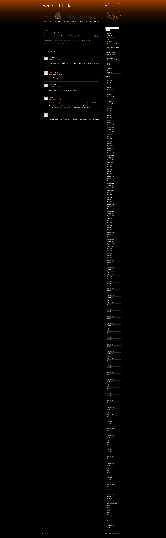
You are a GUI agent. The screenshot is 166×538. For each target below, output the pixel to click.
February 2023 (110, 176)
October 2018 (110, 297)
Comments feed (110, 525)
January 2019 (110, 290)
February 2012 (110, 484)
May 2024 (109, 141)
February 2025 (110, 120)
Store (91, 21)
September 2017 (110, 328)
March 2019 (110, 286)
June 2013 (109, 447)
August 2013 (110, 442)
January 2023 (110, 178)
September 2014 (110, 412)
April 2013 (109, 451)
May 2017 (109, 337)
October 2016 (110, 353)
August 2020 (110, 246)
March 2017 (110, 342)
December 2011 (110, 489)
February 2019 (110, 288)
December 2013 (110, 433)
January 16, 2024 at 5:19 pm (55, 116)
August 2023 (110, 162)
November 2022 (110, 183)
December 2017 (110, 321)
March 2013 (110, 454)
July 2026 (109, 80)
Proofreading (110, 41)
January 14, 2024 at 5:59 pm (55, 99)
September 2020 (110, 244)
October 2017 (110, 325)
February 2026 (110, 92)
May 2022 (109, 197)
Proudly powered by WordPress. (113, 533)
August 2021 (110, 218)
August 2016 (110, 358)
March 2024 (110, 145)
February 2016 (110, 372)
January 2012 (110, 486)
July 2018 (109, 304)
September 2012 (110, 468)
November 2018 (110, 295)
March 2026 (110, 89)
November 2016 (110, 351)
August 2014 (110, 414)
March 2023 (110, 173)
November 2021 (110, 211)
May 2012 (109, 477)
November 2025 (110, 99)
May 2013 (109, 449)
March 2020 (110, 258)
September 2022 (110, 187)
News (56, 44)
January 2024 (110, 150)
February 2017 (110, 344)
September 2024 (110, 131)
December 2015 (110, 377)
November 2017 (110, 323)
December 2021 (110, 208)
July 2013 (109, 444)
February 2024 (110, 148)
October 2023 (110, 157)
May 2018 (109, 309)
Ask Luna (109, 498)
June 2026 (109, 82)
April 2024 (109, 143)
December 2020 (110, 237)
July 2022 (109, 192)
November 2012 (110, 463)
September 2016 (110, 356)
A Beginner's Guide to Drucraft (112, 495)
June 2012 (109, 475)
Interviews (109, 508)
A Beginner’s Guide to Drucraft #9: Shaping (89, 27)
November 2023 (110, 155)
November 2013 (110, 435)
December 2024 (110, 124)
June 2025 (109, 110)
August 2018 (110, 302)
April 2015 (109, 395)
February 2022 (110, 204)
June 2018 (109, 307)
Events (108, 505)
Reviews (109, 512)
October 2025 (110, 101)
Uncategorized (110, 515)
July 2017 (109, 332)
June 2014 (109, 419)
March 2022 (110, 201)
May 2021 (109, 225)
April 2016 (109, 367)
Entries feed (109, 523)
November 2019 (110, 267)
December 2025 (110, 96)
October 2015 (110, 381)
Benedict (60, 32)
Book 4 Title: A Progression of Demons (113, 48)
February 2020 (110, 260)
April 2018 (109, 311)
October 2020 (110, 241)
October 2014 (110, 409)
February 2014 (110, 428)
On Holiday (109, 35)
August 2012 (110, 470)
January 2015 (110, 402)
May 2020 (109, 253)
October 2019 (110, 269)
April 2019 (109, 283)
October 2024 (110, 129)
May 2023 (109, 169)
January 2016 (110, 374)
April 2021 (109, 227)
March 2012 (110, 482)
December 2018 (110, 293)
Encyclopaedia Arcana (112, 503)
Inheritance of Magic (69, 21)
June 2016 (109, 363)
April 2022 (109, 199)
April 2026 (109, 87)
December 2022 (110, 180)
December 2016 (110, 349)
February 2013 (110, 456)
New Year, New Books (50, 27)
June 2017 (109, 335)
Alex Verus (56, 21)
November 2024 (110, 127)
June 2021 (109, 223)
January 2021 (110, 234)
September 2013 (110, 440)
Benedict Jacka (57, 5)
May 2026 (109, 85)
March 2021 (110, 230)
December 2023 (110, 152)
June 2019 (109, 279)
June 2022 (109, 194)
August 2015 (110, 386)
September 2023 (110, 159)
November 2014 (110, 407)
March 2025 (110, 117)
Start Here (47, 21)
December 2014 (110, 405)
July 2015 (109, 388)
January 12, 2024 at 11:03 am (55, 74)
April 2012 (109, 479)
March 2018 (110, 314)
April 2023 (109, 171)
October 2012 (110, 465)
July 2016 (109, 360)
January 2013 (110, 458)
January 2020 (110, 262)
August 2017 (110, 330)
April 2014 (109, 423)
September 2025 (110, 103)
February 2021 (110, 232)
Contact (96, 21)
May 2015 (109, 393)
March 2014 (110, 426)
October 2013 (110, 437)
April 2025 (109, 115)
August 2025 (110, 106)
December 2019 (110, 265)
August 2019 (110, 274)
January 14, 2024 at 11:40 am (55, 86)
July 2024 (109, 136)
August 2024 (110, 134)
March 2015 (110, 398)
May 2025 (109, 113)
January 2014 (110, 430)
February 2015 (110, 400)
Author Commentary (111, 500)
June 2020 (109, 251)
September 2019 (110, 272)
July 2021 (109, 220)
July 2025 (109, 108)
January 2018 (110, 318)
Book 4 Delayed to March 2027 (113, 44)
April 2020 (109, 255)
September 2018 (110, 300)
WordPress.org (110, 527)
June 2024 (109, 138)
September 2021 (110, 215)
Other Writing (82, 21)
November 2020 (110, 239)
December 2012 (110, 461)
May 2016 (109, 365)
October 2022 (110, 185)
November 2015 (110, 379)
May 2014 (109, 421)
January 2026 (110, 94)
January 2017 (110, 346)
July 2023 (109, 164)
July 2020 (109, 248)
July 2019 (109, 276)
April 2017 (109, 339)
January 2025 (110, 122)
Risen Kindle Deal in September (111, 38)
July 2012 (109, 472)
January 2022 (110, 206)
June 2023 (109, 166)
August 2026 (110, 78)
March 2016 (110, 370)
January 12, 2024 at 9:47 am (55, 59)
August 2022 (110, 190)
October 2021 (110, 213)
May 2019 (109, 281)
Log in (108, 520)
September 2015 (110, 384)
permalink (67, 44)
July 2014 (109, 416)
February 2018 (110, 316)
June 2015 (109, 391)
